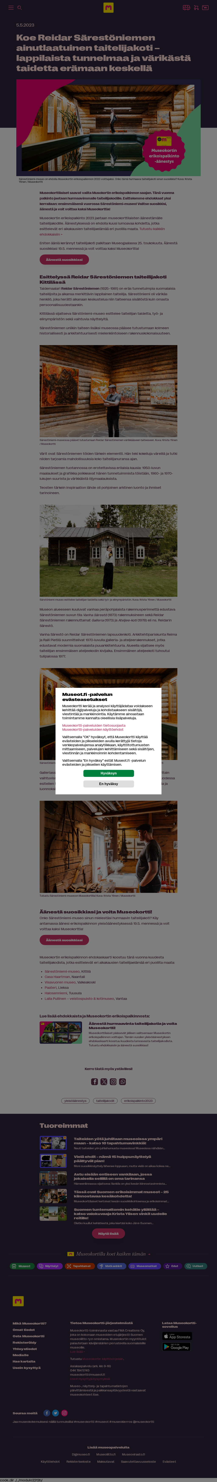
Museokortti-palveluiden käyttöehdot (93, 729)
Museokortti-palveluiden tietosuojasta (93, 725)
